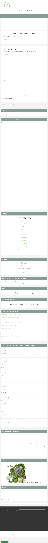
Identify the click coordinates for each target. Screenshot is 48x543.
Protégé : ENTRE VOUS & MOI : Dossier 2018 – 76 (11, 322)
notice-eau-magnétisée (8, 39)
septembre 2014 (4, 422)
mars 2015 (3, 406)
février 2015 (3, 408)
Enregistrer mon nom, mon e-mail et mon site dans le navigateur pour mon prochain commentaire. (22, 95)
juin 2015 (2, 400)
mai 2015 (2, 403)
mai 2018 (2, 353)
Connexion (3, 490)
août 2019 (3, 350)
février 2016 (3, 394)
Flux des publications (5, 493)
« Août (2, 456)
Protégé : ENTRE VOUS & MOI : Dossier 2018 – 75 (11, 325)
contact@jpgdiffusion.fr (24, 268)
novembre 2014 (4, 417)
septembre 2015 (4, 397)
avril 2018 (3, 356)
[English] (2, 113)
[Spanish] (6, 113)
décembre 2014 (4, 414)
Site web (4, 87)
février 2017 (3, 372)
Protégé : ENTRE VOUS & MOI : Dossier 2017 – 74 (11, 328)
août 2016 (3, 381)
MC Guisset (16, 510)
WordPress (29, 534)
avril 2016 (3, 389)
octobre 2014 (3, 419)
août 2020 (3, 347)
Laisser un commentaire (24, 36)
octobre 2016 (3, 378)
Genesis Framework (22, 534)
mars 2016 (3, 392)
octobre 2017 (3, 361)
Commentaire (6, 54)
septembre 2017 (4, 364)
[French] (3, 113)
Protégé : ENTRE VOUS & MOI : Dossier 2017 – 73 (11, 333)
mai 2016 (2, 386)
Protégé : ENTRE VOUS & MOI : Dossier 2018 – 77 (11, 319)
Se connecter (35, 534)
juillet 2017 (3, 367)
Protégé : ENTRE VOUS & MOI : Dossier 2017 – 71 (11, 339)
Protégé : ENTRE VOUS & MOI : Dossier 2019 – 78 (11, 317)
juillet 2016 (3, 383)
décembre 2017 (4, 358)
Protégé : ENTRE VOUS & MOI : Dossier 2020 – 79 (11, 314)
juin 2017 (2, 370)
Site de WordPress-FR (5, 499)
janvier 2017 (3, 375)
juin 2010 (3, 426)
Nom (4, 74)
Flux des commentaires (5, 495)
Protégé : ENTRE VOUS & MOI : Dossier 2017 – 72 (11, 336)
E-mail (4, 80)
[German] (4, 113)
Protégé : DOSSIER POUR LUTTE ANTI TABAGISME (11, 331)
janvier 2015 (3, 411)
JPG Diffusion (6, 4)
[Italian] (5, 113)
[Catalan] (1, 113)
